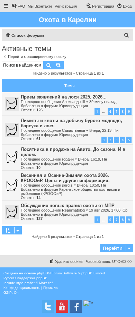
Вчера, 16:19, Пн (92, 159)
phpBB (42, 273)
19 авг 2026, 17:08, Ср (108, 210)
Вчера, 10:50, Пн (91, 185)
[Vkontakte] (48, 306)
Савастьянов (73, 130)
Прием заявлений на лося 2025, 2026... (64, 97)
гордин (68, 159)
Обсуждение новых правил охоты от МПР (68, 205)
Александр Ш (73, 102)
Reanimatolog (73, 210)
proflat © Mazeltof (39, 283)
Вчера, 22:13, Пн (103, 130)
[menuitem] (18, 6)
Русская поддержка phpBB (25, 278)
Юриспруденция (73, 106)
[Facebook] (76, 306)
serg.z (67, 185)
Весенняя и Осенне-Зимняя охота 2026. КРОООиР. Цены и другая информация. (65, 178)
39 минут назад (102, 102)
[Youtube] (62, 306)
